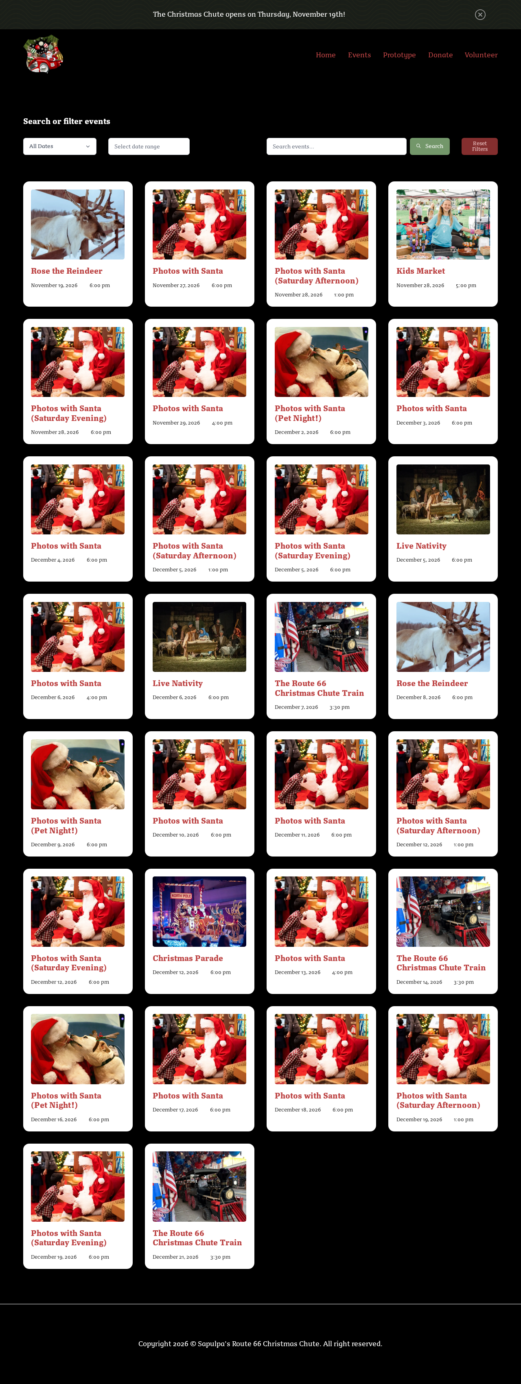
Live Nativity (421, 545)
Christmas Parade (188, 957)
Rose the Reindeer (67, 270)
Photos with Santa (188, 270)
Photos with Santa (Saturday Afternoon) (317, 275)
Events (359, 55)
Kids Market (420, 270)
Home (326, 55)
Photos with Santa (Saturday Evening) (69, 412)
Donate (440, 55)
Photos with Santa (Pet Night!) (310, 412)
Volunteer (481, 55)
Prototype (399, 55)
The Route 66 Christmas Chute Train (319, 687)
